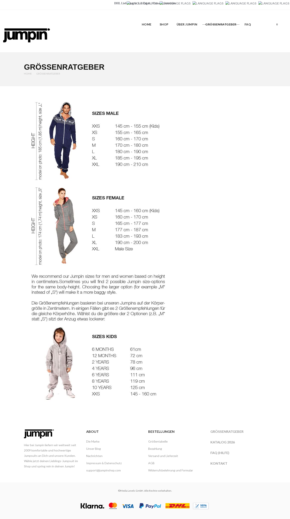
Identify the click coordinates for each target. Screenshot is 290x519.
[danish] (208, 3)
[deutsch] (142, 3)
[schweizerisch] (274, 3)
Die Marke (93, 441)
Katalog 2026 (222, 442)
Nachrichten (94, 456)
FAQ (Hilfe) (219, 453)
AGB (151, 463)
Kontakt (218, 463)
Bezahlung (155, 448)
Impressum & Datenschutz (104, 463)
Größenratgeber (227, 431)
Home (28, 73)
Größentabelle (158, 441)
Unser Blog (93, 448)
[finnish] (241, 3)
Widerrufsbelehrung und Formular (170, 470)
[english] (175, 3)
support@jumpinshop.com (103, 470)
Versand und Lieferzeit (163, 456)
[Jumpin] (26, 47)
